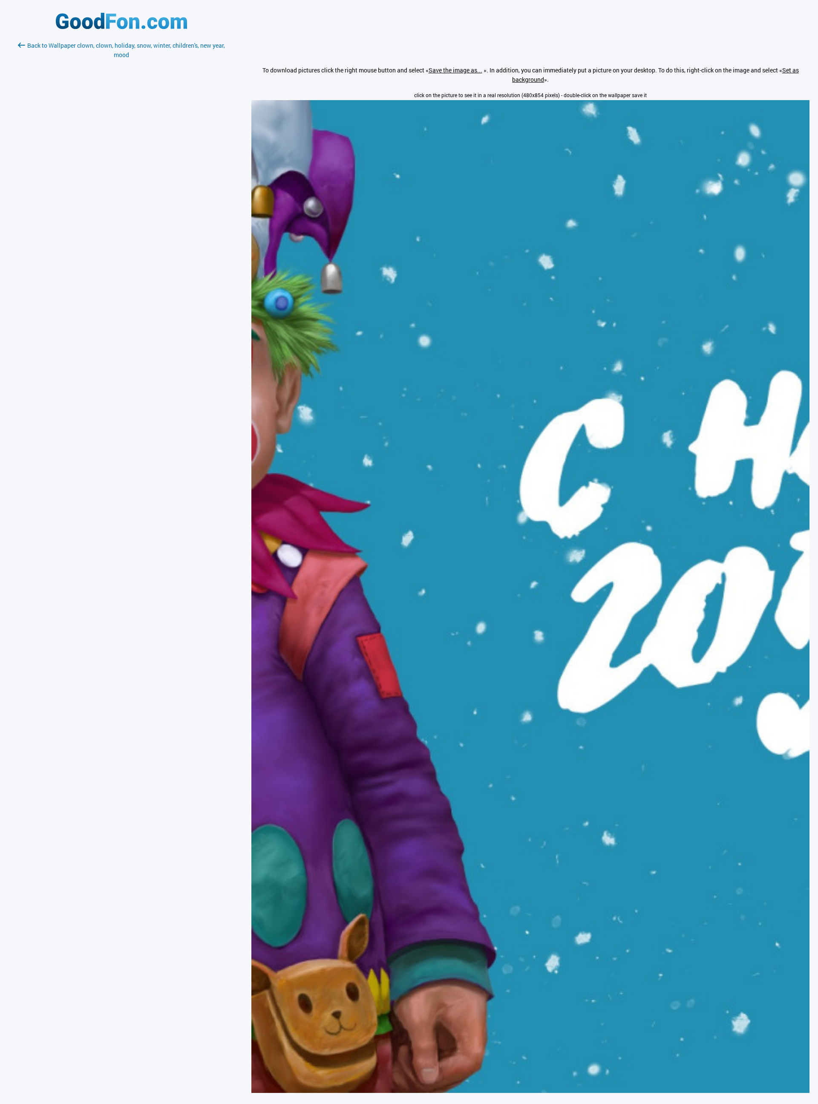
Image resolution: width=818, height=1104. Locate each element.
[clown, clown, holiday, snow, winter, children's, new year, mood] (530, 1091)
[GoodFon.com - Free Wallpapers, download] (121, 27)
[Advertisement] (121, 160)
